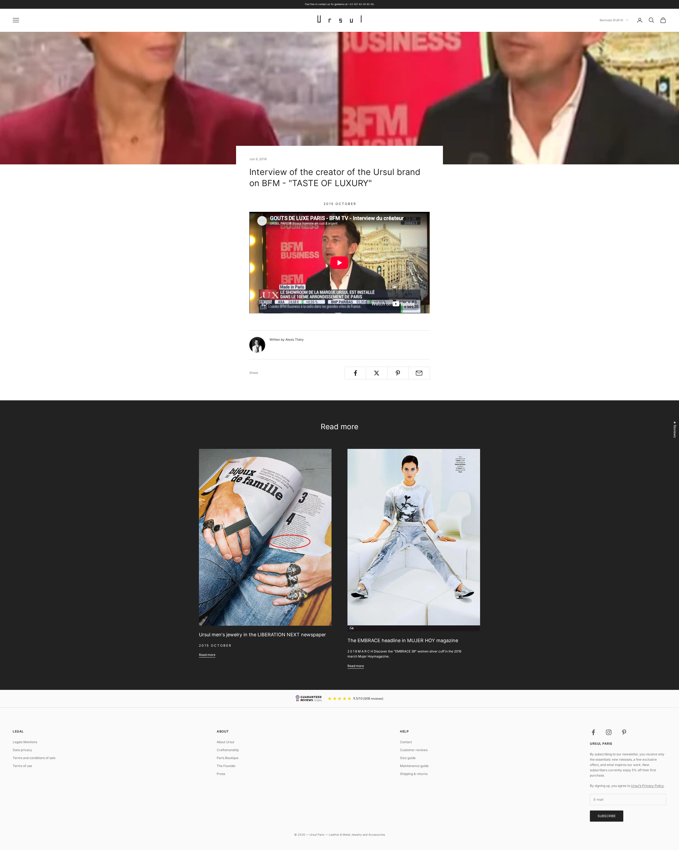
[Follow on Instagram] (608, 732)
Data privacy (22, 750)
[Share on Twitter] (376, 373)
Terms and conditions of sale (34, 758)
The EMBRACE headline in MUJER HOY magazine (402, 640)
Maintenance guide (414, 766)
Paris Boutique (227, 758)
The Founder (226, 766)
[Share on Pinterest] (398, 373)
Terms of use (22, 766)
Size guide (408, 758)
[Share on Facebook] (355, 373)
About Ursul (225, 742)
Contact (406, 742)
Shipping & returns (414, 774)
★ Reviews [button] (675, 429)
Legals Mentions (25, 742)
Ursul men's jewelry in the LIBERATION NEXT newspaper (262, 634)
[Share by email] (419, 373)
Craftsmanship (228, 750)
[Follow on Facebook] (593, 732)
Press (221, 774)
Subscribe (607, 816)
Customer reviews (414, 750)
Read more (207, 655)
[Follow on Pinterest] (624, 732)
